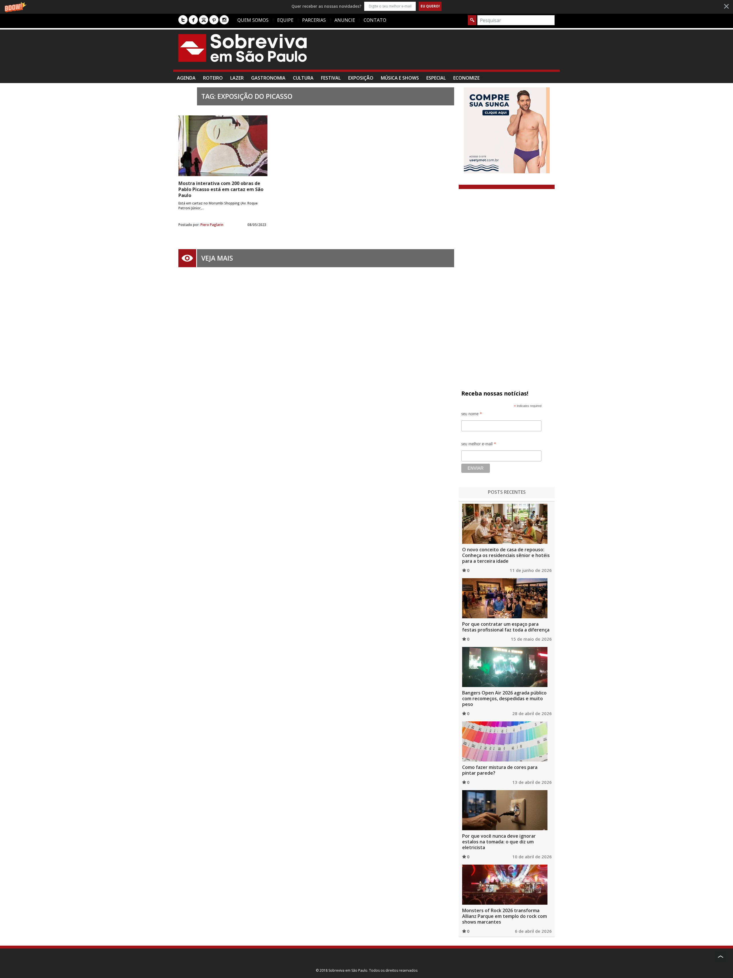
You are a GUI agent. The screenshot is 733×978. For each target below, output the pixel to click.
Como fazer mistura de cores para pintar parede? (499, 770)
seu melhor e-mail (478, 445)
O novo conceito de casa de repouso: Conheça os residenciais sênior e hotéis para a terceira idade (506, 555)
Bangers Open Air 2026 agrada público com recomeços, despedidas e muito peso (504, 698)
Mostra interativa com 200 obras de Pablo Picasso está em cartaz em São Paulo (220, 189)
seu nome (471, 415)
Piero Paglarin (211, 224)
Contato (375, 20)
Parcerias (314, 20)
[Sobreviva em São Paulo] (242, 48)
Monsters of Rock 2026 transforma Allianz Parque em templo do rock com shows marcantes (504, 916)
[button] (366, 6)
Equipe (285, 20)
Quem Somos (253, 20)
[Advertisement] (450, 52)
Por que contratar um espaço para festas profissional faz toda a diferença (505, 627)
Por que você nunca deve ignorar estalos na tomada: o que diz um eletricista (499, 842)
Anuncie (344, 20)
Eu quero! (430, 6)
